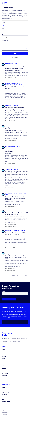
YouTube (4, 380)
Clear (16, 57)
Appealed (7, 194)
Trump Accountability (11, 84)
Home (3, 349)
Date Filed (4, 46)
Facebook (4, 371)
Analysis (4, 354)
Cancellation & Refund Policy (7, 416)
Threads (4, 375)
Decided (16, 64)
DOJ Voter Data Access (11, 193)
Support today (15, 322)
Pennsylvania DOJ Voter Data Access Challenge (16, 196)
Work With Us (6, 401)
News (3, 358)
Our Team (4, 394)
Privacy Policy (4, 414)
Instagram (5, 373)
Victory (16, 105)
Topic (3, 28)
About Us (4, 387)
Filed (20, 84)
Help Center (5, 392)
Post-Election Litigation (12, 63)
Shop (3, 399)
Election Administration (12, 83)
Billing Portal (6, 396)
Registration (9, 125)
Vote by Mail (8, 64)
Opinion (4, 356)
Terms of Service (5, 412)
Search (3, 22)
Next (26, 275)
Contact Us (5, 390)
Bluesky (4, 368)
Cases (3, 351)
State (3, 34)
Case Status (5, 40)
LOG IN (3, 361)
